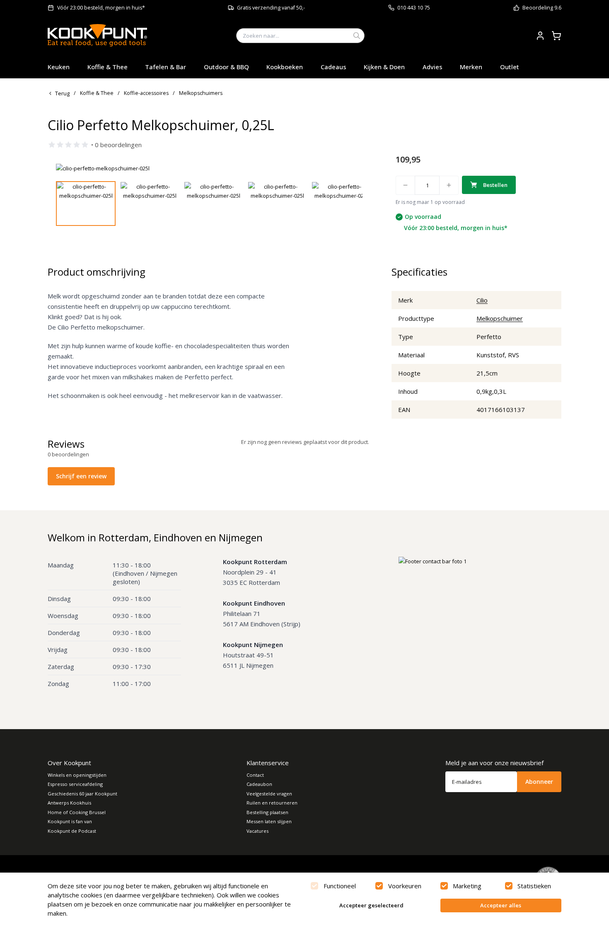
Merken (471, 67)
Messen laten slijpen (269, 821)
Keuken (59, 67)
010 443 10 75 (413, 7)
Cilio (482, 300)
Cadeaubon (259, 784)
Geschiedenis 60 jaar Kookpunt (82, 793)
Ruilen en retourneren (272, 803)
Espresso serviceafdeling (75, 784)
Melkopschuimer (499, 318)
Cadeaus (333, 67)
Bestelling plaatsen (267, 812)
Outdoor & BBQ (226, 67)
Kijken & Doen (384, 67)
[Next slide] (351, 168)
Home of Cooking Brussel (77, 812)
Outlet (509, 67)
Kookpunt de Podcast (72, 831)
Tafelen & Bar (165, 67)
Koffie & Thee (107, 67)
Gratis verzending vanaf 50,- (271, 7)
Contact (255, 775)
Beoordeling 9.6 (541, 7)
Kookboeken (284, 67)
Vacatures (257, 831)
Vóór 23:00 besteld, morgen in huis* (101, 7)
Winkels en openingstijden (77, 775)
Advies (432, 67)
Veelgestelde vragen (269, 793)
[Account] (540, 36)
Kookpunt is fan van (70, 821)
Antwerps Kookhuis (69, 803)
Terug (62, 93)
